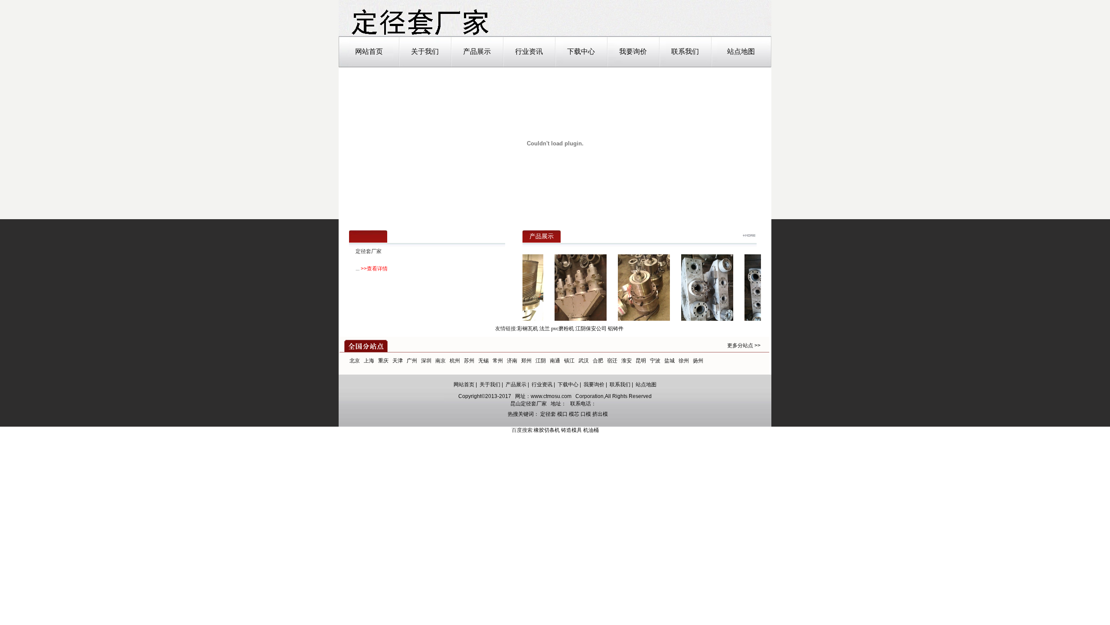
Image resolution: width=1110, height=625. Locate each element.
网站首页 (369, 51)
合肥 (598, 361)
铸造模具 (571, 430)
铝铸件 (616, 329)
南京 (440, 361)
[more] (749, 237)
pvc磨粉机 (562, 329)
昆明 (641, 361)
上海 (369, 361)
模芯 (574, 414)
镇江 (569, 361)
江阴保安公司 (591, 329)
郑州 (526, 361)
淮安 (626, 361)
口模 (586, 414)
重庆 (383, 361)
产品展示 (477, 51)
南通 (555, 361)
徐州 (684, 361)
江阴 (540, 361)
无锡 (483, 361)
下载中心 (581, 51)
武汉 (583, 361)
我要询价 (633, 51)
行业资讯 (529, 51)
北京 (354, 361)
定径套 (548, 414)
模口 (562, 414)
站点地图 (741, 51)
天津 (397, 361)
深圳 (426, 361)
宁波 (655, 361)
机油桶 (591, 430)
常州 (498, 361)
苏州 (469, 361)
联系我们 (685, 51)
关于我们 (425, 51)
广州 (412, 361)
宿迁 (612, 361)
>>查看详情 (374, 269)
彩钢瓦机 (527, 329)
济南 (512, 361)
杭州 (455, 361)
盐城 (669, 361)
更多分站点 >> (744, 345)
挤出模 (600, 414)
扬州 (698, 361)
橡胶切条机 (547, 430)
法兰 (544, 329)
